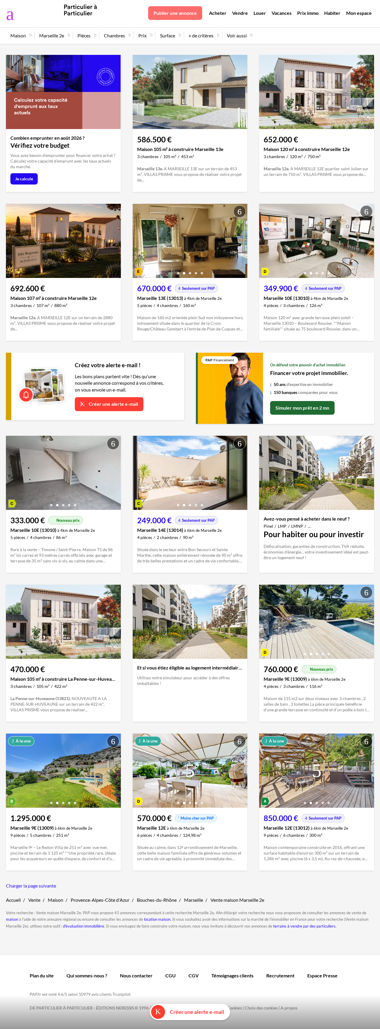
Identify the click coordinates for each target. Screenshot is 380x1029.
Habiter (332, 13)
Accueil (13, 900)
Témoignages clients (232, 975)
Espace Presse (322, 975)
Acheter (218, 13)
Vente (34, 900)
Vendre (240, 13)
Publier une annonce (175, 13)
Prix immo (308, 13)
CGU (170, 975)
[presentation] (139, 242)
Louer (260, 13)
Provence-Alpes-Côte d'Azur (100, 900)
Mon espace (359, 13)
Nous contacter (136, 975)
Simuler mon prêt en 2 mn (302, 408)
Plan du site (42, 975)
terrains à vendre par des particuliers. (304, 926)
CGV (194, 975)
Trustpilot (122, 994)
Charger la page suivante (31, 885)
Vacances (282, 13)
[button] (178, 271)
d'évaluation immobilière (83, 926)
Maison (55, 900)
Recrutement (280, 975)
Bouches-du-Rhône (157, 900)
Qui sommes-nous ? (86, 975)
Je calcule (24, 178)
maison (12, 919)
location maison (157, 919)
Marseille (193, 900)
